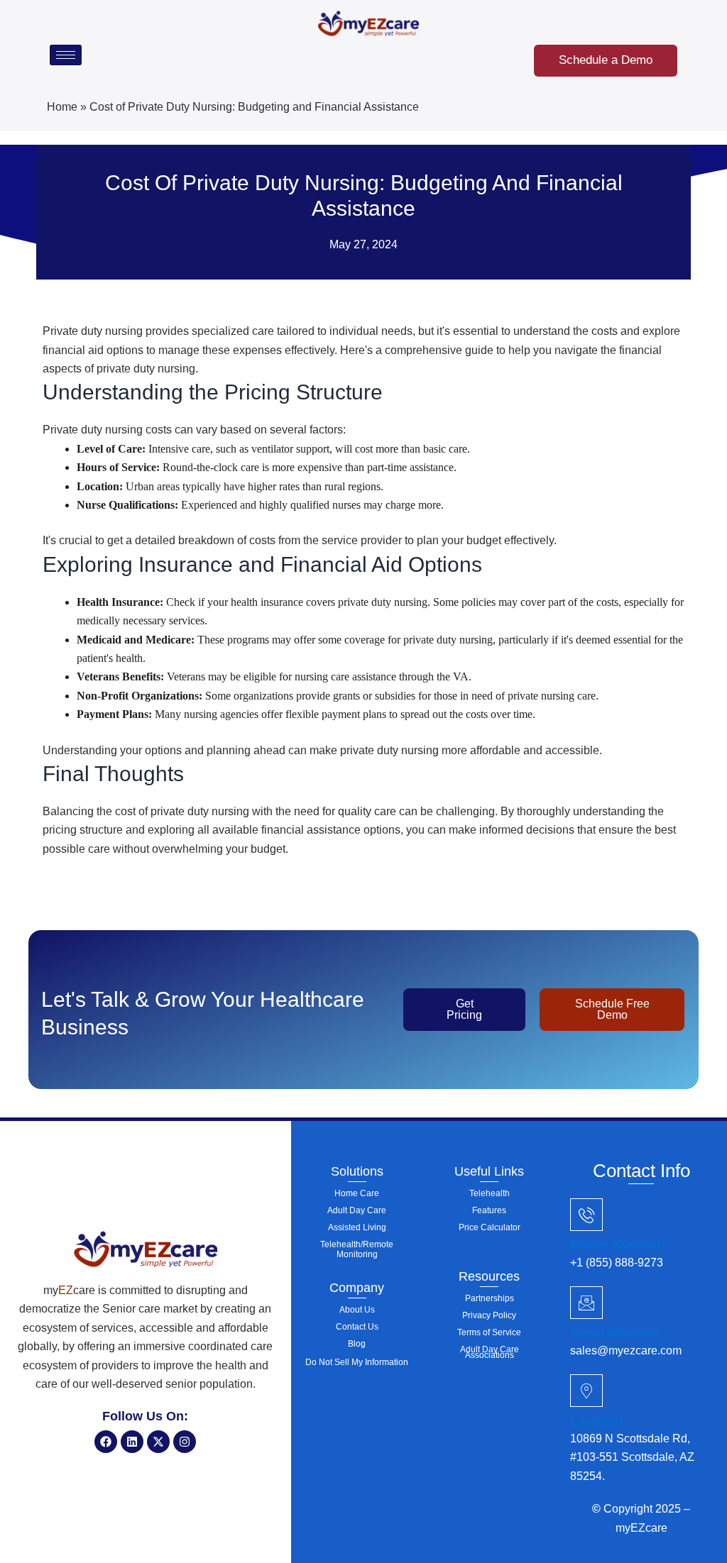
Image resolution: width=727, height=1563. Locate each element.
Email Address (614, 1332)
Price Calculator (489, 1227)
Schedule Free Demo (612, 1009)
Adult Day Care (356, 1210)
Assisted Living (357, 1227)
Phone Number (615, 1244)
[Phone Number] (586, 1214)
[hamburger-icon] (66, 55)
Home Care (356, 1193)
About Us (357, 1310)
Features (489, 1210)
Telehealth (489, 1193)
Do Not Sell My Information (356, 1362)
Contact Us (357, 1327)
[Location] (586, 1390)
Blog (357, 1344)
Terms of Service (489, 1332)
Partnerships (489, 1298)
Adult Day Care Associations (489, 1352)
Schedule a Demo (605, 60)
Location (596, 1421)
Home (62, 107)
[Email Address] (586, 1302)
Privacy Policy (489, 1315)
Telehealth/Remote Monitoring (356, 1249)
